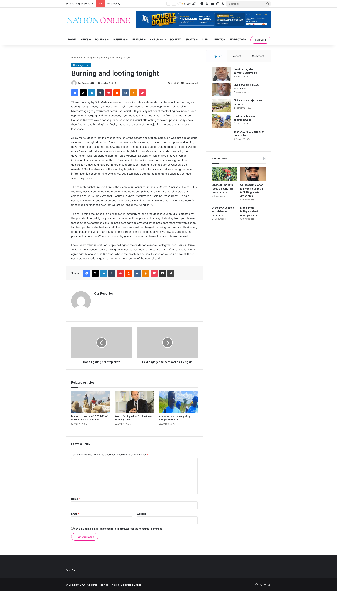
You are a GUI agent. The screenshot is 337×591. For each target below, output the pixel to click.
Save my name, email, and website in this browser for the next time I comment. (118, 528)
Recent (236, 56)
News (84, 39)
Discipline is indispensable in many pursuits (249, 211)
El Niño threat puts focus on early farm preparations (223, 189)
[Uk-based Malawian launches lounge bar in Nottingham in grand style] (253, 174)
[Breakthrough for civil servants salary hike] (221, 74)
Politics (101, 39)
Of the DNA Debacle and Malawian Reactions (223, 211)
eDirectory (238, 39)
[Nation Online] (98, 21)
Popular (217, 56)
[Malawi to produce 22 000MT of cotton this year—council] (90, 402)
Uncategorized (90, 57)
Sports (191, 39)
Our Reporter (84, 83)
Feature (137, 39)
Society (175, 39)
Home (72, 39)
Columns (156, 39)
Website (141, 513)
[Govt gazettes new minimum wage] (221, 121)
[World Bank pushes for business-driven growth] (134, 402)
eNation (219, 39)
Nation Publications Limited (126, 584)
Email (75, 513)
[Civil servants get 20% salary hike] (221, 89)
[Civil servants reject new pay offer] (221, 105)
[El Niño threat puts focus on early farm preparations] (224, 174)
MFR (205, 39)
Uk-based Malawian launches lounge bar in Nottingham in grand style (145, 3)
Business (119, 39)
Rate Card (260, 39)
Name (75, 498)
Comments (259, 56)
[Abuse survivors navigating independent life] (178, 402)
